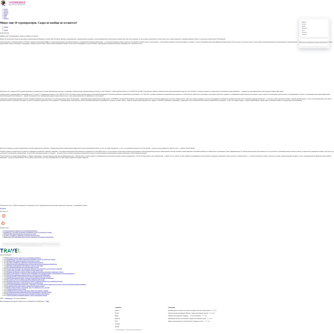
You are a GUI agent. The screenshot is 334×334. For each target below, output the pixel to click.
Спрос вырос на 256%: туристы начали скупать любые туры (25, 270)
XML (47, 301)
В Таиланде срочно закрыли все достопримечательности (20, 231)
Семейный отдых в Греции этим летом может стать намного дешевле (27, 290)
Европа (117, 310)
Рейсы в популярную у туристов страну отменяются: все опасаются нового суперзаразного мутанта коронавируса (41, 273)
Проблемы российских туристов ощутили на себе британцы (25, 283)
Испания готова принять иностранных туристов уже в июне (25, 265)
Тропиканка (8, 298)
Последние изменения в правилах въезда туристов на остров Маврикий (28, 275)
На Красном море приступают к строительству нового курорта (25, 286)
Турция (5, 30)
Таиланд (117, 324)
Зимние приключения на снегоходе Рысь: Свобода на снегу (39, 245)
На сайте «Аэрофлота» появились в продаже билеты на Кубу (21, 235)
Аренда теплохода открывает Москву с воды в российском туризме (27, 295)
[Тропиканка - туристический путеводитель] (13, 6)
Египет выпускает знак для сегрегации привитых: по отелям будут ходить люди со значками (34, 268)
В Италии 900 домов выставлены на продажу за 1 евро (19, 234)
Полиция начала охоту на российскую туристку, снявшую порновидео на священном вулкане (35, 281)
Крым (116, 316)
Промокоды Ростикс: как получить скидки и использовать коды (42, 244)
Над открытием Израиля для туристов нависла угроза (23, 267)
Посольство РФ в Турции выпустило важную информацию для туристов (28, 276)
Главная (5, 27)
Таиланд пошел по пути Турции (16, 289)
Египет (117, 313)
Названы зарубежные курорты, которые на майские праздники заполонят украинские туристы (35, 272)
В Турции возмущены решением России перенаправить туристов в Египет (29, 292)
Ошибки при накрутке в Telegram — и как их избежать (17, 244)
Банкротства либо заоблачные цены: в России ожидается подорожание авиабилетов (28, 237)
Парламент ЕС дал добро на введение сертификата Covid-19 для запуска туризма (27, 232)
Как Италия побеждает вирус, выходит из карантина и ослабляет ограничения (30, 278)
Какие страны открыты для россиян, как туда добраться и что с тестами (28, 287)
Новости (117, 318)
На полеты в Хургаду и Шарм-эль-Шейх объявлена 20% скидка (26, 279)
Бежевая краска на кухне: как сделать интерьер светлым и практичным (18, 243)
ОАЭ (116, 321)
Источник (3, 208)
